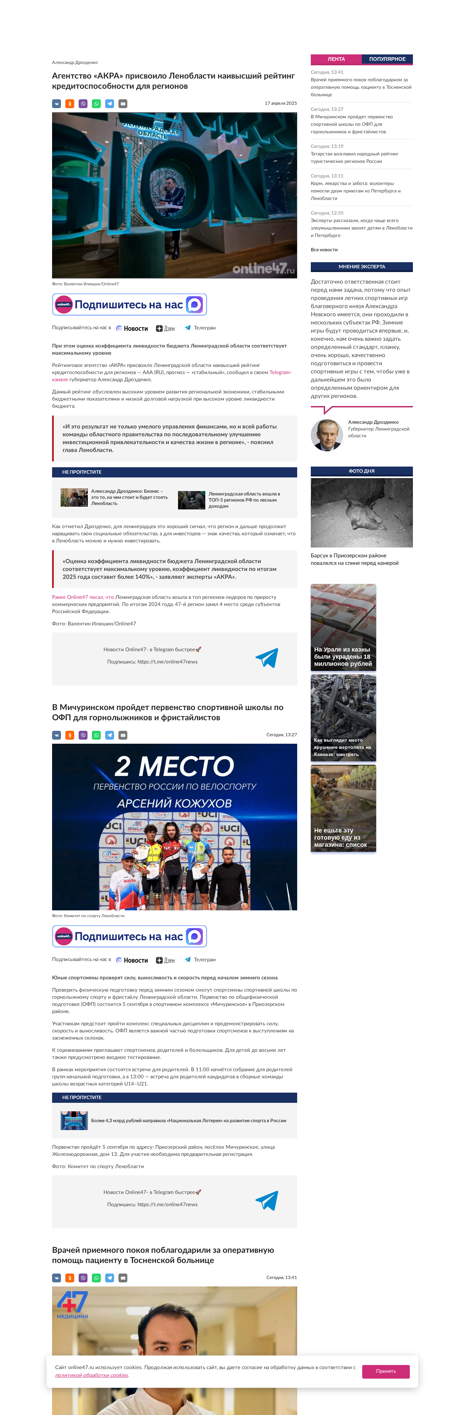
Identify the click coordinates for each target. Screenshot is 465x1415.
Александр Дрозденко (75, 63)
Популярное (387, 59)
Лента (336, 59)
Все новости (324, 250)
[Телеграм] (188, 333)
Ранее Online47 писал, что (83, 597)
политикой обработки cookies (91, 1375)
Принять (386, 1371)
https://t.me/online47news (168, 661)
